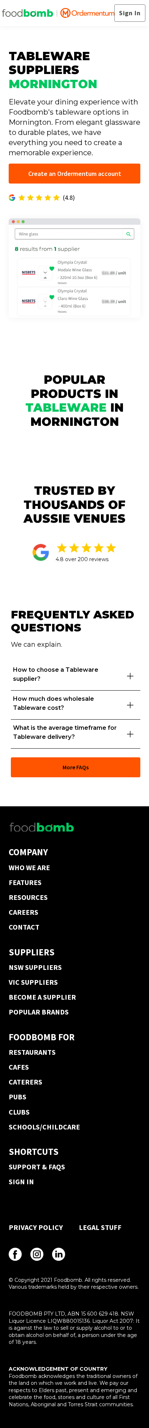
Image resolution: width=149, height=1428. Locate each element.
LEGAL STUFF (100, 1227)
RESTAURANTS (32, 1052)
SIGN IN (21, 1181)
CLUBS (19, 1111)
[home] (58, 13)
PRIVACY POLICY (36, 1227)
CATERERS (25, 1081)
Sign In (130, 13)
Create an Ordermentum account (74, 173)
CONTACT (24, 926)
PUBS (17, 1096)
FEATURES (25, 882)
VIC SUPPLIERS (33, 982)
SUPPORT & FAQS (37, 1166)
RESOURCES (28, 897)
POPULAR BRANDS (39, 1011)
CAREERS (23, 912)
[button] (75, 676)
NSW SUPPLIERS (35, 967)
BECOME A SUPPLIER (42, 996)
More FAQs (76, 767)
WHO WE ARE (29, 867)
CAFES (19, 1066)
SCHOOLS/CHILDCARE (44, 1126)
